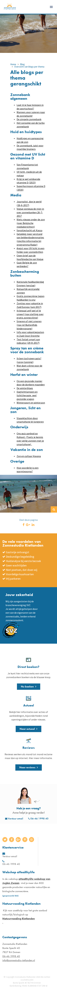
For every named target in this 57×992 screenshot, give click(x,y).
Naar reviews (27, 767)
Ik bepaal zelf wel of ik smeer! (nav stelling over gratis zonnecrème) (30, 314)
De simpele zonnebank (29, 119)
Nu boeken (27, 686)
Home (13, 64)
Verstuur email (15, 818)
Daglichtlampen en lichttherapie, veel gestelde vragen (27, 395)
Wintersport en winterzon (31, 402)
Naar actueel (27, 729)
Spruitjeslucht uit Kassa (29, 230)
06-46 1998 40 (39, 818)
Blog (22, 64)
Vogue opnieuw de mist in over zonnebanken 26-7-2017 (30, 212)
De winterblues (25, 388)
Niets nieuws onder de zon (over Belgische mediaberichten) (31, 223)
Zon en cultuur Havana (29, 456)
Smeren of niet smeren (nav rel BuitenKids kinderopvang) (29, 325)
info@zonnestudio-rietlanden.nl (18, 960)
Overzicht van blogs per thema (29, 66)
